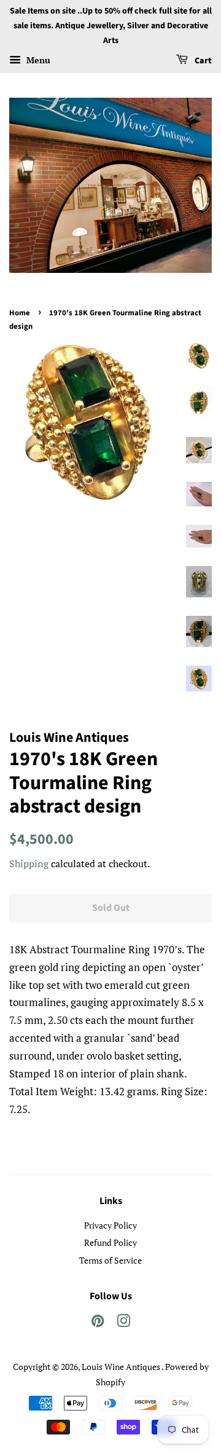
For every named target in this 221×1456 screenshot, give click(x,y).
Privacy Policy (110, 1225)
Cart (202, 61)
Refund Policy (110, 1242)
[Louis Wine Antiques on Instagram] (123, 1323)
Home (19, 312)
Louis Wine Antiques (121, 1366)
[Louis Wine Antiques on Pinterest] (97, 1323)
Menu (37, 60)
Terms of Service (110, 1260)
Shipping (28, 863)
